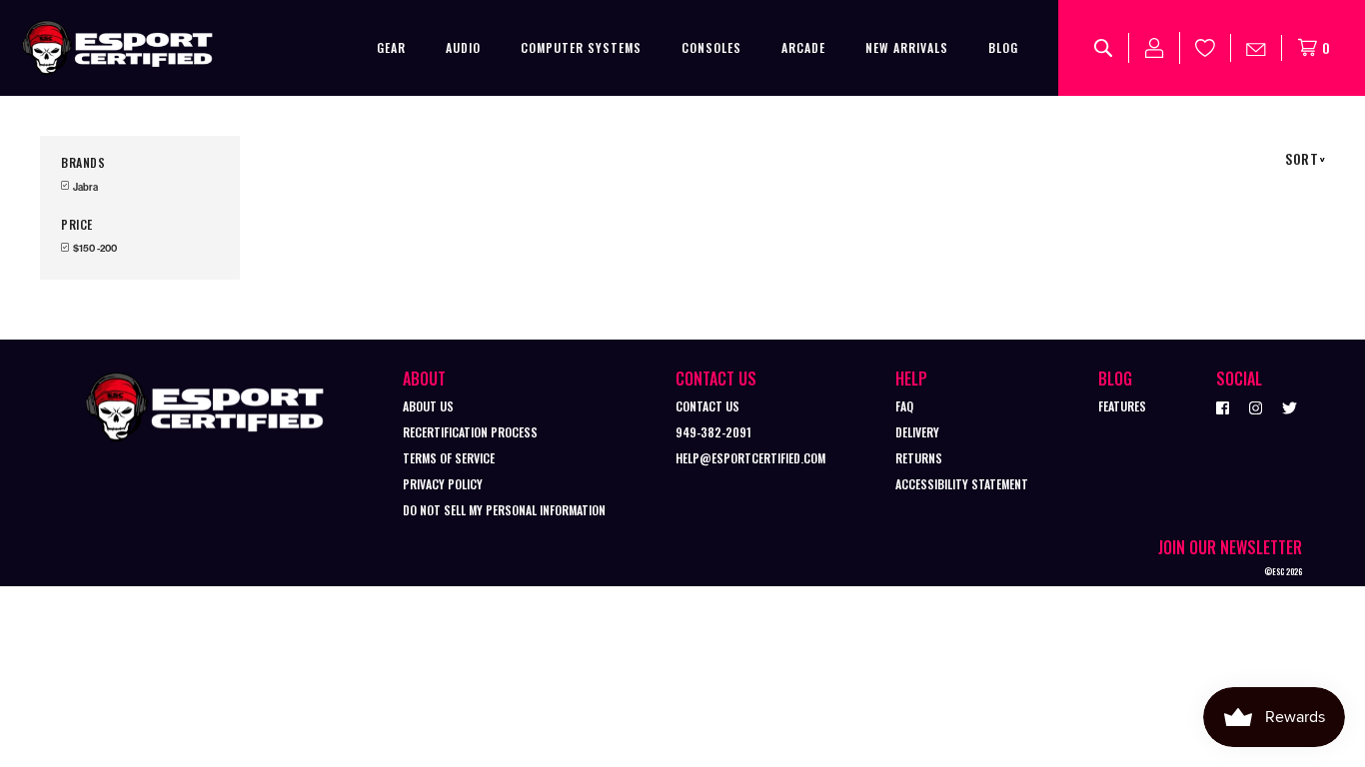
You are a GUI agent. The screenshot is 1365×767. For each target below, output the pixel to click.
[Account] (1154, 48)
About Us (428, 405)
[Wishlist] (1205, 48)
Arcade (803, 47)
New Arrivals (906, 47)
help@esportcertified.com (750, 457)
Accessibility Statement (961, 483)
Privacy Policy (443, 483)
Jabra (84, 187)
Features (1122, 405)
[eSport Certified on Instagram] (1255, 406)
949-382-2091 (713, 431)
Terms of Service (449, 457)
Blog (1003, 47)
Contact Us (707, 405)
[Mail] (1256, 48)
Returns (918, 457)
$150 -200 (94, 248)
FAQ (904, 405)
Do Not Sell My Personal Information (504, 509)
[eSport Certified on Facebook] (1222, 406)
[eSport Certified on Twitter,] (1289, 406)
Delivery (917, 431)
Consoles (711, 47)
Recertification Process (470, 431)
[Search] (1103, 48)
